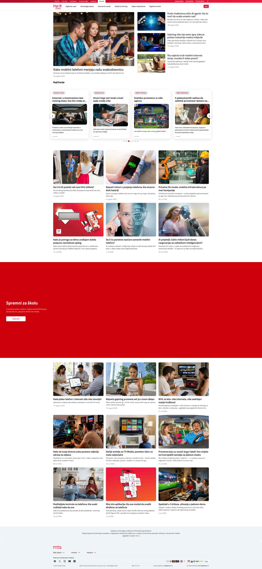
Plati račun (189, 1)
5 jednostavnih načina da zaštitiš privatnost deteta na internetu (150, 99)
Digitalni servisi (155, 6)
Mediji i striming (100, 93)
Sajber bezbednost (138, 6)
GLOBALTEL (94, 1)
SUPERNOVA (73, 1)
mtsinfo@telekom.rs (203, 566)
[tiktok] (74, 561)
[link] (70, 114)
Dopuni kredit (179, 1)
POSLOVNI (64, 1)
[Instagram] (64, 561)
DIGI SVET (101, 1)
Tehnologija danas (87, 6)
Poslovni (90, 552)
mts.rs (137, 535)
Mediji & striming (121, 6)
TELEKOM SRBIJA (83, 1)
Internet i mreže (182, 93)
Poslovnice (200, 1)
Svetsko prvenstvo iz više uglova (107, 99)
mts (206, 6)
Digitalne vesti (71, 6)
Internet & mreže (104, 6)
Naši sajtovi (57, 552)
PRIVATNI (56, 1)
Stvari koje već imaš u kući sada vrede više (67, 99)
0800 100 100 (135, 566)
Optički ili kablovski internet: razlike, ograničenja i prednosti (191, 99)
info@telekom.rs (168, 566)
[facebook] (54, 561)
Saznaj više (15, 319)
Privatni (74, 552)
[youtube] (69, 561)
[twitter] (59, 561)
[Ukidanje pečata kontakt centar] (169, 561)
